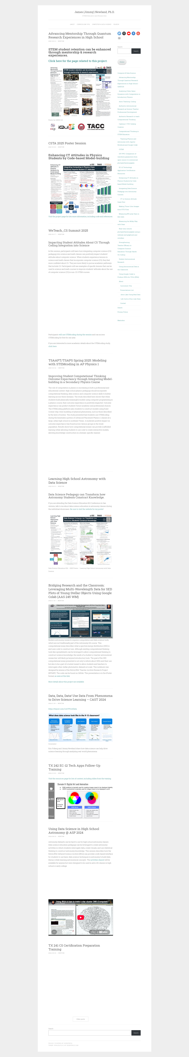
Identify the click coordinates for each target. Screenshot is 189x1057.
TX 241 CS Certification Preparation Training (74, 947)
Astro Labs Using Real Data (130, 295)
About (72, 24)
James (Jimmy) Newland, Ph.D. (95, 12)
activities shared (97, 860)
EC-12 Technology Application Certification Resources (126, 170)
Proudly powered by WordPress (60, 1043)
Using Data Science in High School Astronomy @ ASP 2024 (73, 831)
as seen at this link (62, 676)
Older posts (80, 1019)
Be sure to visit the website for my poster (86, 509)
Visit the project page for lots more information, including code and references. (80, 216)
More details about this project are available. (66, 682)
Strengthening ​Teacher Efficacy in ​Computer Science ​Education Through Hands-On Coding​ (127, 248)
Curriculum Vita (83, 24)
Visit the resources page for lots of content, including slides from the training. (79, 778)
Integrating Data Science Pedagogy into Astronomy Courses (127, 191)
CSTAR (121, 149)
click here (52, 346)
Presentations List (127, 290)
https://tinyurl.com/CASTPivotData (62, 709)
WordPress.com (72, 1045)
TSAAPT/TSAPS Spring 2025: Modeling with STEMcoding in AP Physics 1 (77, 362)
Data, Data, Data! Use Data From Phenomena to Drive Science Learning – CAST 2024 (80, 698)
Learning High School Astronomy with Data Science (77, 481)
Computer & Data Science (101, 24)
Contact (123, 303)
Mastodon (121, 320)
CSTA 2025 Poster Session (67, 143)
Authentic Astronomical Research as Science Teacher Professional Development (128, 109)
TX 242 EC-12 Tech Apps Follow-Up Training (74, 767)
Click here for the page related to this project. (77, 61)
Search (116, 24)
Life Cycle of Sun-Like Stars (131, 299)
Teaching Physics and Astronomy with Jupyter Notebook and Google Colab (128, 142)
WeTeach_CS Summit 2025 (68, 230)
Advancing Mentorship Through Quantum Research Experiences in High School (79, 35)
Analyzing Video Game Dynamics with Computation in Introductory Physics (129, 94)
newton (61, 41)
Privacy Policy (123, 312)
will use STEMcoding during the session (75, 334)
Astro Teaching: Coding (127, 102)
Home (122, 62)
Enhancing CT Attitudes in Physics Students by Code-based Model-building (128, 181)
